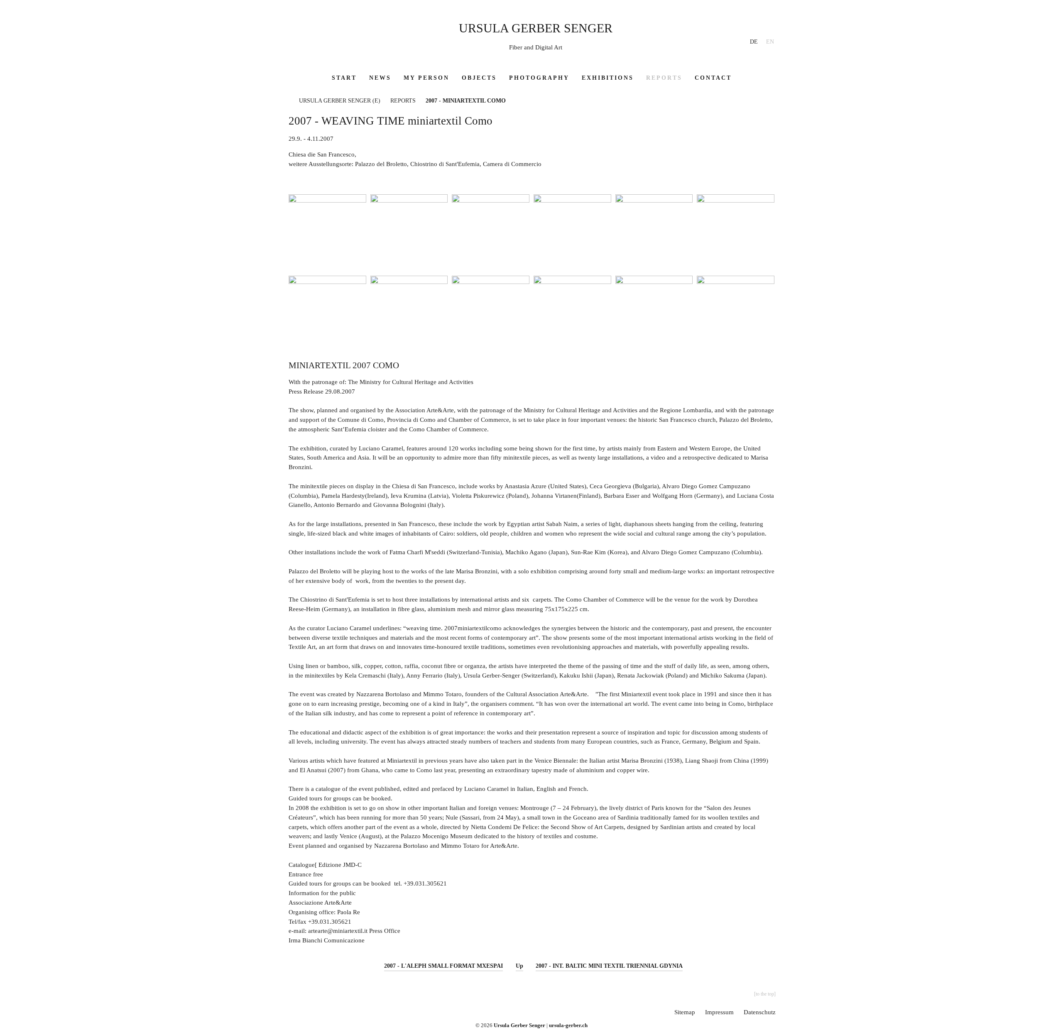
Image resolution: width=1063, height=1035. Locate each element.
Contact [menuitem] (713, 78)
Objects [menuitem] (479, 78)
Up (519, 966)
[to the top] (765, 994)
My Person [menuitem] (426, 78)
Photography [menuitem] (539, 78)
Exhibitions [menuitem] (608, 78)
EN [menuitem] (770, 42)
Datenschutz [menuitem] (760, 1011)
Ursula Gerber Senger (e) (339, 101)
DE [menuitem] (754, 42)
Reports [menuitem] (664, 78)
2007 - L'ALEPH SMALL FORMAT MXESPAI (443, 966)
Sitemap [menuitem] (684, 1011)
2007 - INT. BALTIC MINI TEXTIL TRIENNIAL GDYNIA (609, 966)
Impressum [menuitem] (719, 1011)
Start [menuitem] (344, 78)
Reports (403, 101)
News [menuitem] (380, 78)
